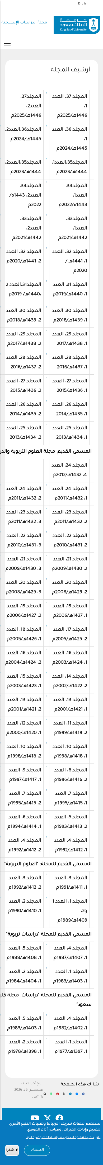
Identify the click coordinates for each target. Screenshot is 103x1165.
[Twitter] (64, 1096)
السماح (37, 1150)
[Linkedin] (70, 1096)
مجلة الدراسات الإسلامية (24, 23)
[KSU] (77, 23)
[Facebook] (83, 1096)
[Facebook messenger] (77, 1096)
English (83, 4)
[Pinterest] (57, 1096)
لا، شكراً (12, 1150)
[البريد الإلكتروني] (45, 1096)
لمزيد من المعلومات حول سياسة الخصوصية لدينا (63, 1137)
